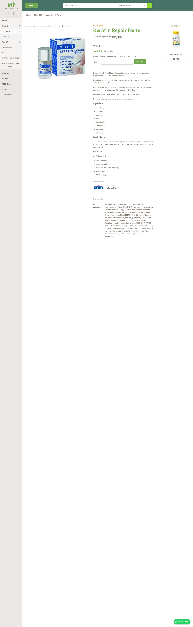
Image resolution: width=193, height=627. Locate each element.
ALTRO (4, 53)
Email (96, 62)
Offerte (32, 5)
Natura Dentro (11, 5)
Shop (4, 20)
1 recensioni (108, 51)
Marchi (5, 73)
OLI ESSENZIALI (8, 47)
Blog (4, 89)
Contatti (6, 95)
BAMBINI (5, 37)
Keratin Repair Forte (53, 15)
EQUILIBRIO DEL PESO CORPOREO (11, 64)
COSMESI (6, 31)
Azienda (6, 84)
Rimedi (5, 79)
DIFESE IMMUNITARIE (11, 58)
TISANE (5, 42)
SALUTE (5, 26)
